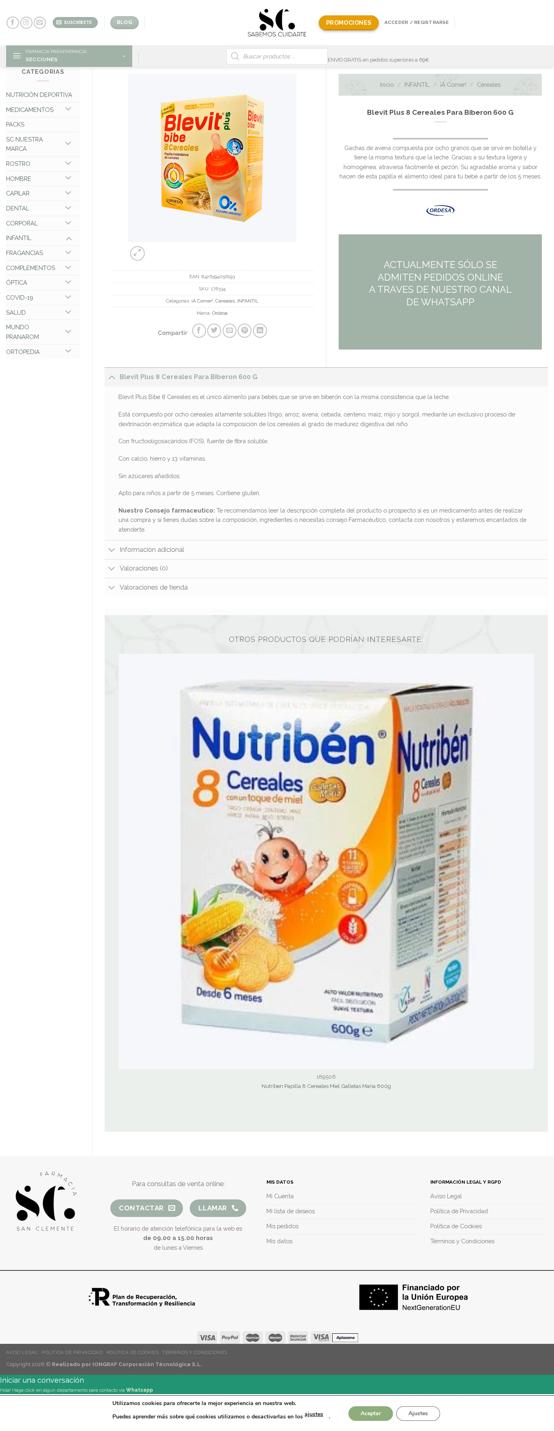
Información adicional (152, 550)
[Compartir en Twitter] (214, 330)
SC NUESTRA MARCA (24, 144)
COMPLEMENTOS (30, 267)
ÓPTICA (16, 282)
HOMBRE (18, 178)
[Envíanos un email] (40, 23)
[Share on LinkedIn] (260, 330)
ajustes (314, 1414)
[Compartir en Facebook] (199, 330)
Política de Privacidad (72, 1352)
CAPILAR (18, 193)
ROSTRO (18, 163)
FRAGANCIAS (24, 252)
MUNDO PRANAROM (22, 332)
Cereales (225, 301)
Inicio (387, 84)
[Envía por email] (229, 330)
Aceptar (371, 1413)
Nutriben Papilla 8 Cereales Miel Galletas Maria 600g (326, 1086)
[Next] (219, 249)
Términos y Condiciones (194, 1352)
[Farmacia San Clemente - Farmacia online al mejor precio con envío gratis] (277, 22)
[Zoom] (137, 253)
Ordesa (220, 313)
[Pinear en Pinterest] (244, 330)
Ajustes (418, 1413)
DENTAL (17, 208)
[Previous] (199, 249)
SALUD (16, 312)
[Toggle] (69, 110)
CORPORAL (22, 223)
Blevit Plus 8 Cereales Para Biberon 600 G (189, 377)
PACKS (15, 124)
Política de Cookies (133, 1352)
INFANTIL (18, 237)
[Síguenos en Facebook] (12, 23)
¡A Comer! (202, 301)
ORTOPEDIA (23, 351)
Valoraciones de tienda (154, 587)
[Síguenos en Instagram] (26, 23)
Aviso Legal (22, 1352)
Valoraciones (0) (144, 568)
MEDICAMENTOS (30, 109)
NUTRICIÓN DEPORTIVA (39, 94)
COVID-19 (19, 297)
